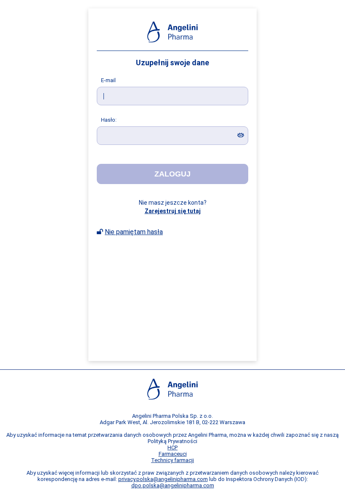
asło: (109, 120)
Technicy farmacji (172, 460)
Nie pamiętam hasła (134, 232)
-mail (108, 80)
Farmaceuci (173, 454)
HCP (172, 447)
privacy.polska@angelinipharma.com (163, 479)
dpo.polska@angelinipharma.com (172, 485)
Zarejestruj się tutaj (173, 211)
